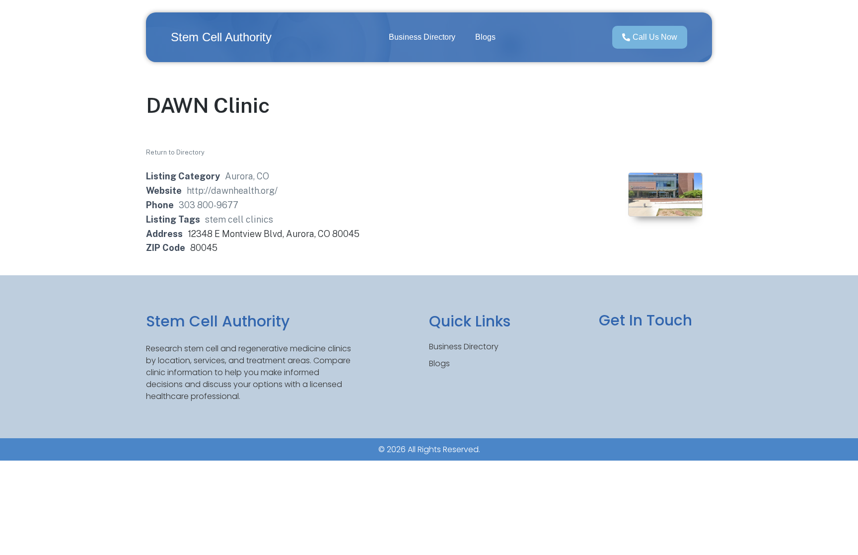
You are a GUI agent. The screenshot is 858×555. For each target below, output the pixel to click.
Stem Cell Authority (221, 37)
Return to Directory (175, 152)
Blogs (485, 37)
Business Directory (422, 37)
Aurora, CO (247, 176)
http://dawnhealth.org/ (232, 190)
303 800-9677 (208, 205)
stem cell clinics (239, 219)
